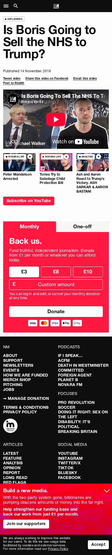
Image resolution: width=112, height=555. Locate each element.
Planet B (68, 379)
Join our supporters (26, 523)
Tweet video (11, 78)
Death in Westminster (83, 365)
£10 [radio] (88, 272)
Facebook (69, 477)
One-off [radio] (82, 226)
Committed (71, 370)
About (10, 355)
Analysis (13, 462)
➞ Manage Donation (26, 398)
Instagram (70, 458)
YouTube (68, 453)
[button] (7, 6)
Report (11, 472)
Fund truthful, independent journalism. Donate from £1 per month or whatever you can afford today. (52, 255)
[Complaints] (10, 426)
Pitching (13, 384)
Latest (11, 453)
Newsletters (18, 365)
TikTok (66, 467)
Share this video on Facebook (46, 78)
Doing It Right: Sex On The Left (83, 414)
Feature (12, 458)
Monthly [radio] (29, 226)
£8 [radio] (56, 272)
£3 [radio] (24, 272)
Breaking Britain (77, 431)
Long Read (15, 477)
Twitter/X (69, 462)
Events (11, 370)
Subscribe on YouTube (29, 200)
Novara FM (70, 384)
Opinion (11, 467)
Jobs (8, 389)
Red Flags (14, 482)
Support (13, 360)
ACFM (64, 360)
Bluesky (67, 472)
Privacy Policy (20, 412)
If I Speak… (70, 355)
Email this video (85, 78)
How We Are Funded (25, 375)
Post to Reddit (13, 83)
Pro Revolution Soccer (76, 405)
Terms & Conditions (26, 407)
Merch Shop (17, 379)
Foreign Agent (75, 375)
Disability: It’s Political (74, 424)
